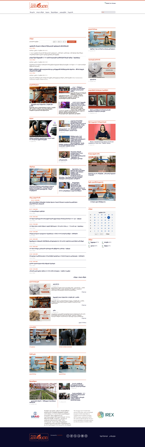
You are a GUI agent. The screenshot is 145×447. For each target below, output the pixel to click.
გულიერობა (56, 284)
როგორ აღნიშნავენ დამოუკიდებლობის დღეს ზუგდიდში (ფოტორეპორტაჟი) (78, 385)
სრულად (84, 292)
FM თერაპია (32, 346)
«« (90, 212)
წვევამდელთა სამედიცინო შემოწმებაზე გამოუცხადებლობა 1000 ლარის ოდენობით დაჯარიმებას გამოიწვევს (56, 241)
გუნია (54, 310)
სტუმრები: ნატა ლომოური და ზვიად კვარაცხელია (102, 49)
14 (101, 225)
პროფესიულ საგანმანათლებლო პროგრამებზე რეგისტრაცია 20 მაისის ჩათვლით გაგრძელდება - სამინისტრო (57, 256)
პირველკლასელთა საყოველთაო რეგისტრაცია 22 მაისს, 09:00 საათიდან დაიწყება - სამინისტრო (53, 233)
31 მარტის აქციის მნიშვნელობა (98, 201)
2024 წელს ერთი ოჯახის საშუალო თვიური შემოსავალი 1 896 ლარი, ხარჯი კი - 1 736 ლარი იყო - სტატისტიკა (56, 226)
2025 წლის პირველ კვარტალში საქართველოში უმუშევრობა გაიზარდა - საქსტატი (49, 248)
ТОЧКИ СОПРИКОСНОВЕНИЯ (65, 346)
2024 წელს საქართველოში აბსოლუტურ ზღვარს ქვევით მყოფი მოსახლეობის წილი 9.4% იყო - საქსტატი (55, 218)
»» (113, 212)
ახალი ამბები (32, 48)
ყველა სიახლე (82, 322)
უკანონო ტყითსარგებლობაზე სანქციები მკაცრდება (42, 263)
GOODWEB (59, 435)
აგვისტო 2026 (102, 212)
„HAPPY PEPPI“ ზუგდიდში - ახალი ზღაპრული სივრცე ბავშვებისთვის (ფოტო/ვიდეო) (78, 104)
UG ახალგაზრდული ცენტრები (37, 211)
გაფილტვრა (72, 41)
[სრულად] (115, 53)
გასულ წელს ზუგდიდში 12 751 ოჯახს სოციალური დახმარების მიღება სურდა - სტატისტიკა (54, 57)
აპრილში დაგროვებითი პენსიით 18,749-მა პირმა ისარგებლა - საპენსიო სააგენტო (49, 271)
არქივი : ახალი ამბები (79, 277)
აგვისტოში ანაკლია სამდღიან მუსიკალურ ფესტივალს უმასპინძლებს (49, 46)
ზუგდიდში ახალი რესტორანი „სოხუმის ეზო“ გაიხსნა (66, 297)
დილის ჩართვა (32, 374)
